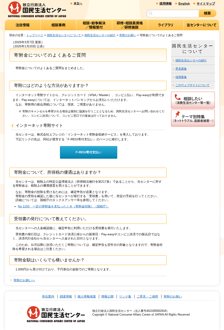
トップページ (34, 35)
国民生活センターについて (64, 35)
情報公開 (107, 296)
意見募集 (181, 68)
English (184, 3)
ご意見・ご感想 (147, 296)
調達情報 (66, 296)
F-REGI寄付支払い (89, 152)
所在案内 (48, 296)
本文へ (78, 3)
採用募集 (181, 77)
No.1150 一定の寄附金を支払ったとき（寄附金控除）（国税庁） (63, 206)
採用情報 (165, 3)
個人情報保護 (86, 296)
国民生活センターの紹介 (100, 35)
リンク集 (125, 296)
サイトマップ (206, 3)
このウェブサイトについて (192, 85)
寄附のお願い (127, 35)
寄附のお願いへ (24, 280)
